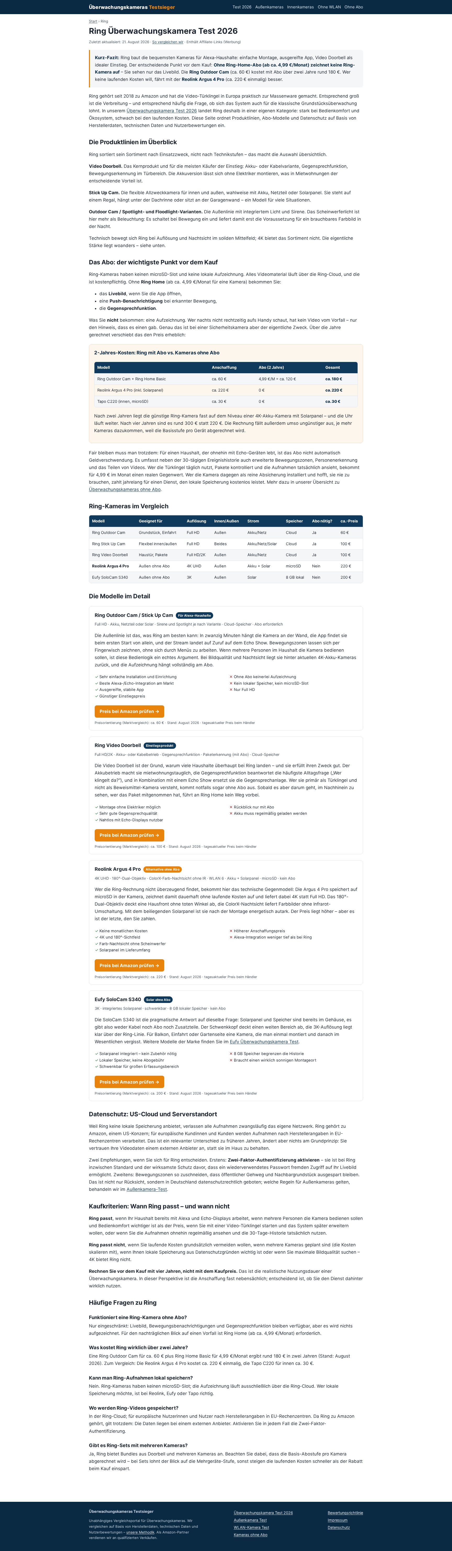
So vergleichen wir (167, 42)
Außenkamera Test (250, 1520)
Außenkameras (269, 6)
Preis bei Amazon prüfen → (129, 711)
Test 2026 (242, 6)
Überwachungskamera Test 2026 (162, 110)
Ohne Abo (353, 6)
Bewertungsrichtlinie (345, 1512)
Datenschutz (339, 1527)
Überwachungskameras (132, 7)
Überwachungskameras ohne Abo (125, 489)
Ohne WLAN (329, 6)
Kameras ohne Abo (251, 1534)
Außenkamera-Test (147, 1189)
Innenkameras (300, 6)
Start (93, 21)
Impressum (338, 1520)
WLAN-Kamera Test (251, 1527)
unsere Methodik (140, 1532)
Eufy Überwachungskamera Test (264, 1041)
